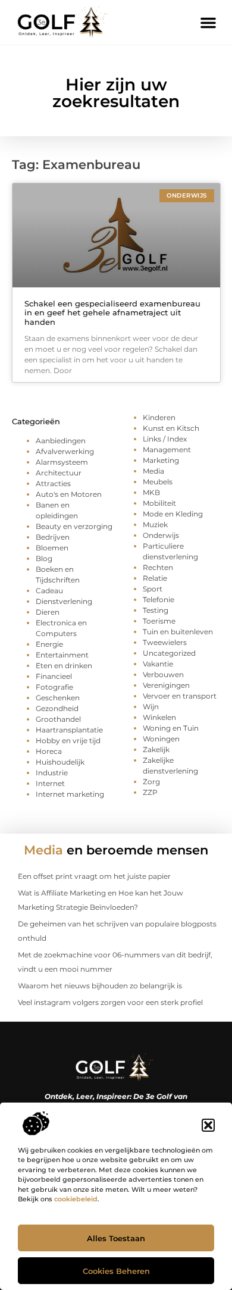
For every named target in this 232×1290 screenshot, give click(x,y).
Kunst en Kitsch (171, 428)
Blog (44, 558)
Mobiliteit (159, 503)
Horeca (49, 751)
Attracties (53, 483)
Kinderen (159, 417)
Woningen (161, 738)
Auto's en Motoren (69, 494)
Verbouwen (163, 674)
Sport (152, 588)
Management (167, 449)
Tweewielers (165, 642)
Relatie (155, 578)
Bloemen (52, 547)
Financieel (54, 676)
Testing (155, 610)
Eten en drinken (64, 665)
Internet (50, 783)
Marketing (161, 460)
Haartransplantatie (69, 729)
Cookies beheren (116, 1271)
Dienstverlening (64, 601)
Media (153, 470)
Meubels (158, 481)
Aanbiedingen (61, 440)
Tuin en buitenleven (178, 631)
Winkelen (159, 717)
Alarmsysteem (62, 462)
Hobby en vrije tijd (68, 740)
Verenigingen (166, 685)
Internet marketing (70, 794)
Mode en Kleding (173, 513)
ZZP (150, 792)
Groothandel (58, 719)
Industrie (52, 772)
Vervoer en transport (180, 695)
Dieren (47, 612)
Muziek (155, 524)
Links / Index (165, 438)
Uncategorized (169, 653)
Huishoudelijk (60, 761)
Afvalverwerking (65, 451)
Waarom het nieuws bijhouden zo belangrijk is (100, 985)
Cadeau (49, 590)
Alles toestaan (116, 1238)
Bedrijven (53, 537)
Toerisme (159, 620)
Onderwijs (161, 535)
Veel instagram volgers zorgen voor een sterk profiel (110, 1002)
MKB (151, 492)
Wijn (151, 706)
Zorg (151, 781)
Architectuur (58, 472)
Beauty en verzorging (74, 526)
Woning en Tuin (171, 728)
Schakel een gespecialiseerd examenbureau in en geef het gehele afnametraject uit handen (112, 313)
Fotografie (54, 686)
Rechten (158, 567)
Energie (49, 644)
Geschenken (58, 697)
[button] (208, 1125)
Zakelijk (156, 749)
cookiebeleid (76, 1199)
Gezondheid (57, 708)
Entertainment (62, 654)
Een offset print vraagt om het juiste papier (94, 876)
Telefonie (158, 599)
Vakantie (158, 663)
